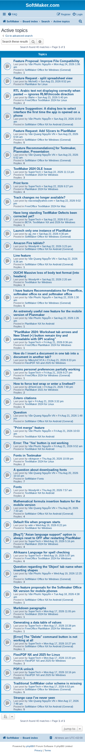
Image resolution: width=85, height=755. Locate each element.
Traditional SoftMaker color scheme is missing (47, 683)
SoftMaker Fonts (34, 478)
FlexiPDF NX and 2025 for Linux (36, 654)
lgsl (30, 401)
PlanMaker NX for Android (39, 323)
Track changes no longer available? (39, 197)
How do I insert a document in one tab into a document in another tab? (46, 355)
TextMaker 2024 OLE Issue (32, 169)
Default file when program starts (36, 522)
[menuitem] (12, 14)
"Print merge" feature (28, 427)
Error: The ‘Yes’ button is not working (40, 443)
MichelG (33, 81)
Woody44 (33, 246)
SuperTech (34, 172)
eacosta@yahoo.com (40, 200)
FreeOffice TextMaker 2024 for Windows (48, 558)
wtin (30, 525)
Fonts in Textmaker (27, 455)
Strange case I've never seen (34, 697)
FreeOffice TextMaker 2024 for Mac (45, 206)
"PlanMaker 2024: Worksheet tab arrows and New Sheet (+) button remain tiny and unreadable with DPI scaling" (45, 335)
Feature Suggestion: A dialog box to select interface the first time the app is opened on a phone (46, 112)
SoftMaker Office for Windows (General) (48, 69)
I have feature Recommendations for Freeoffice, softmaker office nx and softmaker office (48, 292)
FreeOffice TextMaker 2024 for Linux (46, 100)
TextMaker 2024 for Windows (41, 174)
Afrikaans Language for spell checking (41, 552)
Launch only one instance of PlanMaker (42, 230)
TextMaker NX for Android (39, 436)
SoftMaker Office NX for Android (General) (49, 124)
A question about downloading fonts (40, 470)
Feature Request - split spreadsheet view (42, 78)
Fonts (17, 487)
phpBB (30, 746)
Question (20, 412)
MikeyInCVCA (36, 360)
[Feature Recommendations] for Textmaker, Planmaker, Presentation (44, 149)
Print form (20, 183)
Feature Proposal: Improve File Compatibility (46, 61)
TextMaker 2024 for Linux (39, 404)
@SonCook (35, 386)
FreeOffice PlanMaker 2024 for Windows (48, 345)
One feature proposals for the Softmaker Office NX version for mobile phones (47, 589)
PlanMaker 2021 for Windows (41, 389)
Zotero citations (24, 398)
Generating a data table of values (37, 622)
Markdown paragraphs (29, 608)
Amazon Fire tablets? (29, 243)
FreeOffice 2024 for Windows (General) (47, 375)
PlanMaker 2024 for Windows (41, 189)
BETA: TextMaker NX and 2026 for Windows (50, 222)
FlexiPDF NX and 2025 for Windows (45, 363)
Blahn (31, 97)
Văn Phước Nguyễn (39, 64)
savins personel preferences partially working (46, 369)
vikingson (33, 458)
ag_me (32, 233)
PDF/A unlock (23, 669)
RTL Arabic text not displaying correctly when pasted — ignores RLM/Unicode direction (46, 92)
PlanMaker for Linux (36, 84)
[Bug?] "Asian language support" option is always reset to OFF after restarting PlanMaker (47, 536)
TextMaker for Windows (38, 282)
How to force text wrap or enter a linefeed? (44, 383)
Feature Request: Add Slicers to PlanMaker (44, 131)
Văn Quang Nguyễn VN (41, 134)
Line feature (22, 255)
